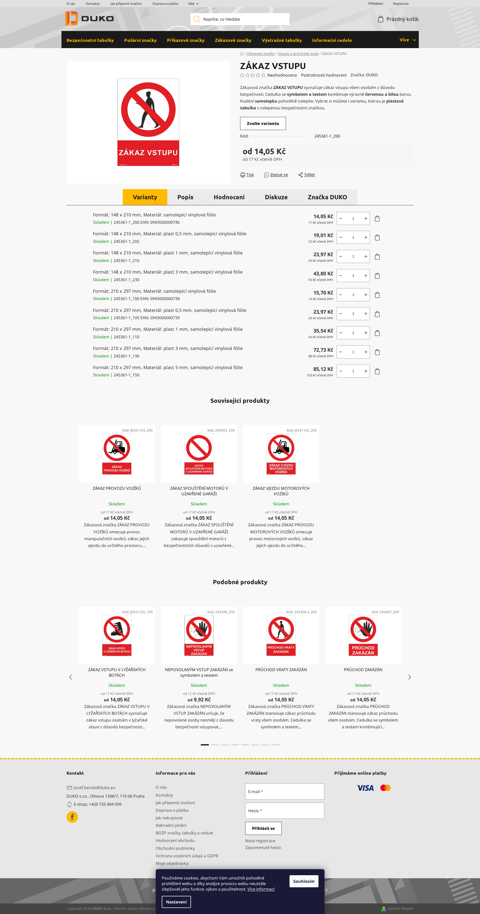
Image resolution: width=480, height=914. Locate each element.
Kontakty (93, 3)
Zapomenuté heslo (263, 847)
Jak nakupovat (169, 818)
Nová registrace (260, 840)
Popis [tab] (185, 197)
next (410, 677)
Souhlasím (304, 881)
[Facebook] (72, 817)
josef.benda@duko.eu (94, 787)
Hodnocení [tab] (229, 197)
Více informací (261, 889)
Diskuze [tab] (276, 197)
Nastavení (176, 902)
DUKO (372, 75)
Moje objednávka (172, 863)
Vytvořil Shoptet (401, 908)
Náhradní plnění (171, 825)
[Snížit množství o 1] (340, 218)
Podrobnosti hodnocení (323, 75)
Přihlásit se (263, 828)
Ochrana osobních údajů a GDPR (187, 856)
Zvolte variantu (263, 123)
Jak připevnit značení (126, 3)
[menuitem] (90, 40)
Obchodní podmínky (175, 848)
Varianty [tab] (145, 197)
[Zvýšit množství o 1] (366, 218)
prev (71, 677)
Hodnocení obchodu (175, 840)
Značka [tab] (327, 197)
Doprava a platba (165, 3)
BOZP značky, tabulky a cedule (184, 833)
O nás (71, 3)
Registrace (401, 3)
